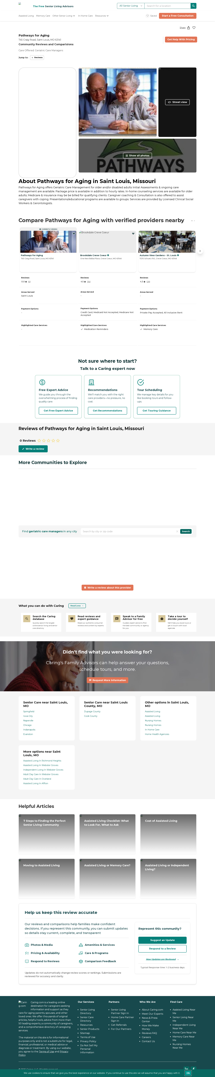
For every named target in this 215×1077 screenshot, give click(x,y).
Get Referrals (119, 1025)
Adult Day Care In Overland (37, 779)
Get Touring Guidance (157, 410)
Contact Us (148, 1041)
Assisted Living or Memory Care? (107, 865)
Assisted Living (152, 711)
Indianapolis (29, 729)
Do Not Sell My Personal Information (89, 1049)
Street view (179, 102)
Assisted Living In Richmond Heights (42, 760)
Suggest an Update (162, 940)
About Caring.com (152, 1009)
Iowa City (28, 716)
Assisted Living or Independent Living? (167, 867)
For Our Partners (121, 1029)
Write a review (35, 448)
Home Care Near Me (184, 1032)
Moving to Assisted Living (41, 865)
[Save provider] (193, 27)
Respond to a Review (162, 948)
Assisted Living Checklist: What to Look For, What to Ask (106, 822)
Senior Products (89, 1029)
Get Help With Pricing (181, 39)
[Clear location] (177, 531)
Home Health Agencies (157, 734)
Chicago (27, 725)
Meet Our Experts (152, 1013)
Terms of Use (46, 1051)
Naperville (28, 720)
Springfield (28, 711)
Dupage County (92, 711)
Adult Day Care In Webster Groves (40, 774)
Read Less (75, 606)
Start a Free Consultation (178, 15)
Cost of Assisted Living (161, 821)
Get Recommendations (107, 410)
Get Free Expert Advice (58, 410)
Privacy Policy (88, 1041)
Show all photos (139, 155)
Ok (188, 1073)
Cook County (90, 716)
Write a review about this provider (109, 587)
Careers (146, 1037)
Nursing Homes (153, 720)
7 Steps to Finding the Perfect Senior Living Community (44, 822)
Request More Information (109, 680)
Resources (86, 1025)
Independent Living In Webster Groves (43, 769)
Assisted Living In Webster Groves (40, 765)
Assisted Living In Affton (35, 783)
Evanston (28, 734)
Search (186, 531)
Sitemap (85, 1033)
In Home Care (152, 729)
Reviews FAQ (149, 1033)
